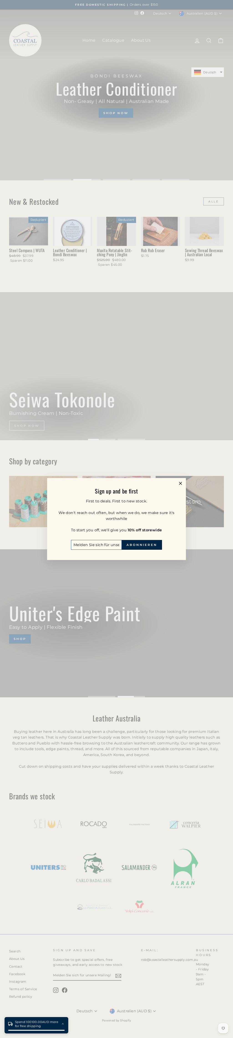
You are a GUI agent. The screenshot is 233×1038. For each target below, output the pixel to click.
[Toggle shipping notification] (63, 1024)
